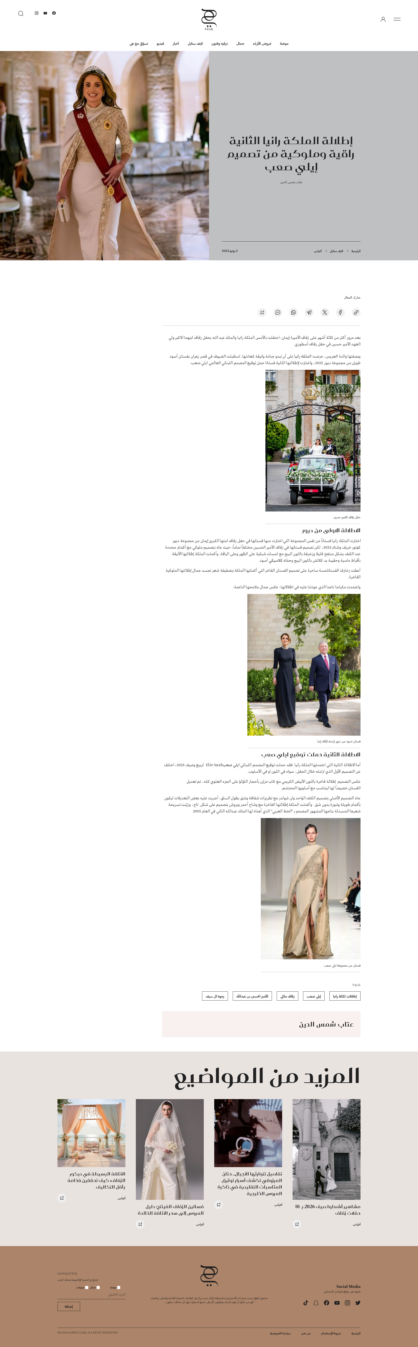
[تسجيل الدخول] (383, 19)
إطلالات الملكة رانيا (345, 996)
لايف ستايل (195, 43)
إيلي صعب (314, 996)
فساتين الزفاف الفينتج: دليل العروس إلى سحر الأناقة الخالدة (171, 1209)
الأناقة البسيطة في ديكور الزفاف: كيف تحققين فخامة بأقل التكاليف (96, 1180)
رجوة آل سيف (215, 996)
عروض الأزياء (262, 43)
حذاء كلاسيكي (280, 560)
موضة (284, 43)
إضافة (69, 1306)
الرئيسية (356, 251)
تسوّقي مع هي (139, 43)
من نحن (306, 1333)
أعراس (318, 251)
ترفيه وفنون (219, 43)
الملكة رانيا (302, 356)
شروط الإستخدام (331, 1333)
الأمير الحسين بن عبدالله (252, 996)
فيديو (160, 43)
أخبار (176, 43)
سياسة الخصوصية (280, 1333)
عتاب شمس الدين (291, 182)
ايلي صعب (231, 765)
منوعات (80, 1287)
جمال (240, 43)
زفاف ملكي (287, 996)
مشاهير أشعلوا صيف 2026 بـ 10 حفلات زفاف (328, 1209)
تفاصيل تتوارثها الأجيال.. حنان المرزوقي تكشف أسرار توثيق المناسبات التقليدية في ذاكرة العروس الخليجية (249, 1183)
